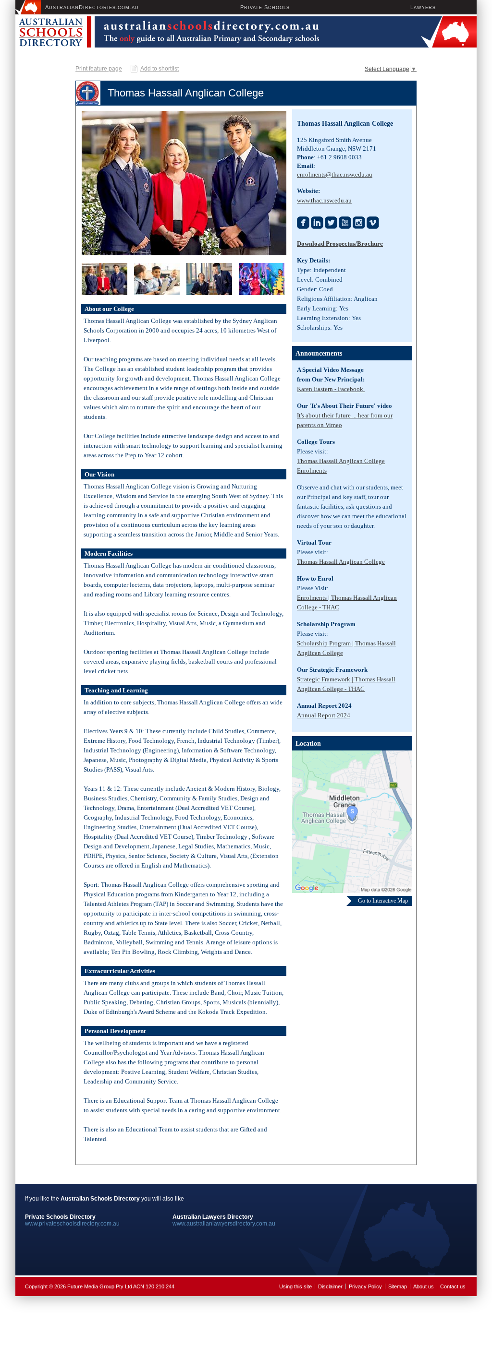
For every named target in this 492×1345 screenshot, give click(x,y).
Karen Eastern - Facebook (331, 389)
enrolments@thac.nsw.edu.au (334, 174)
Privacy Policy (365, 1286)
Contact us (453, 1286)
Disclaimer (330, 1286)
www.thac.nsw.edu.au (324, 200)
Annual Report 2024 (323, 715)
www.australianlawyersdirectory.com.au (223, 1223)
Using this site (295, 1286)
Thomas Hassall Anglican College (341, 561)
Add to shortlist (159, 68)
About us (423, 1286)
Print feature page (98, 68)
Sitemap (397, 1286)
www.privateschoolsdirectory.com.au (72, 1223)
